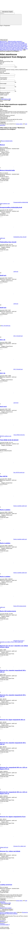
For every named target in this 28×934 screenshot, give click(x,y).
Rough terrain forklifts (19, 46)
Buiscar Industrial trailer (7, 170)
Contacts (9, 908)
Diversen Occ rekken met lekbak (10, 851)
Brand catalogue (14, 913)
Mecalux (26, 48)
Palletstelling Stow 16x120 (8, 242)
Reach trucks (7, 45)
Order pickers (20, 47)
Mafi (22, 48)
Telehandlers (14, 42)
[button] (14, 32)
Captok (12, 48)
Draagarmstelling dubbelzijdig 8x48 (11, 207)
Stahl (18, 49)
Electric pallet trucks (15, 45)
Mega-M (2, 49)
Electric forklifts (3, 43)
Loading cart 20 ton (6, 884)
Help (6, 908)
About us (2, 908)
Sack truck (3, 406)
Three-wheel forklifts (20, 43)
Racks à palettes (5, 509)
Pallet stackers (11, 43)
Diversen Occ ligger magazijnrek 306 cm (12, 719)
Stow (21, 49)
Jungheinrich (18, 48)
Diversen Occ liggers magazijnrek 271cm (12, 816)
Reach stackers (13, 47)
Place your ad (4, 118)
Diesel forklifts (21, 42)
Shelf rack (3, 275)
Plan (11, 49)
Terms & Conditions (4, 912)
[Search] (10, 19)
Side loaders (6, 47)
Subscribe (3, 122)
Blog (8, 913)
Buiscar (2, 144)
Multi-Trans (7, 49)
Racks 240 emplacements (8, 611)
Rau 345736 (3, 476)
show (2, 97)
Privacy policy (13, 912)
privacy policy (19, 123)
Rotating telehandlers (9, 46)
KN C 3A (2, 339)
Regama (14, 49)
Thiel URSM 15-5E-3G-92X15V (9, 440)
